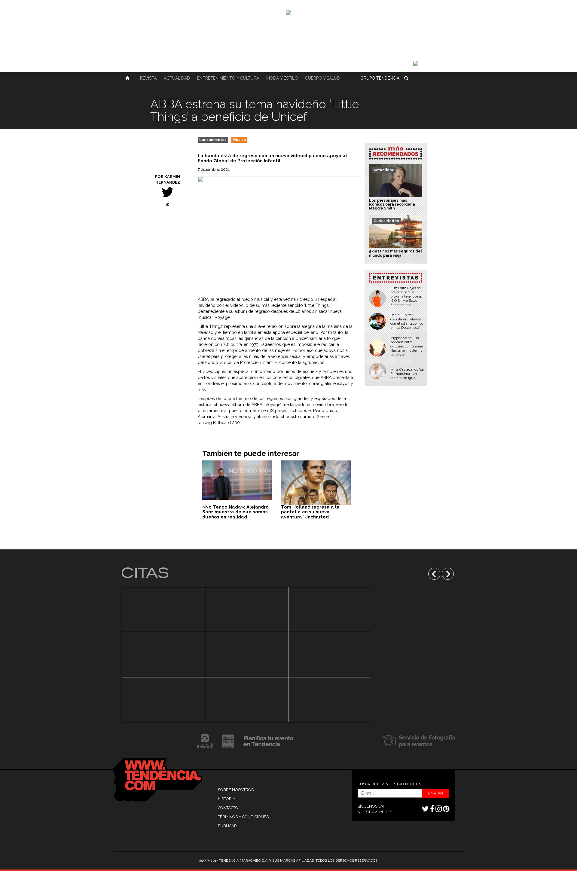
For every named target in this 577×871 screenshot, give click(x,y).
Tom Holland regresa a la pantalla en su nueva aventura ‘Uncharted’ (310, 512)
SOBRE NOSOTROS (236, 789)
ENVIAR (435, 793)
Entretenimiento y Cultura (228, 78)
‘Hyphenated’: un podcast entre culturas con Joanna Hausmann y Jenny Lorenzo (406, 346)
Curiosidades (386, 221)
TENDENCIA (379, 78)
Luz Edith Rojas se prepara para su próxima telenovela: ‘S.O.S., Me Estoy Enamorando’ (406, 296)
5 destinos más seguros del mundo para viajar (395, 253)
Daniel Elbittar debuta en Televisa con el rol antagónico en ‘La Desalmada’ (406, 321)
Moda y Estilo (282, 78)
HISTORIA (226, 798)
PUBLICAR (227, 826)
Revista (148, 78)
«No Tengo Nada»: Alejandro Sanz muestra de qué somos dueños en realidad (235, 512)
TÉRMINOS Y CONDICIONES (243, 816)
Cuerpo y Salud (322, 78)
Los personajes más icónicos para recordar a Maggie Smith (392, 204)
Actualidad (177, 78)
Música (239, 140)
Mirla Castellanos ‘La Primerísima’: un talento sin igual (407, 373)
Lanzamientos (213, 140)
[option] (163, 654)
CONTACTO (228, 807)
